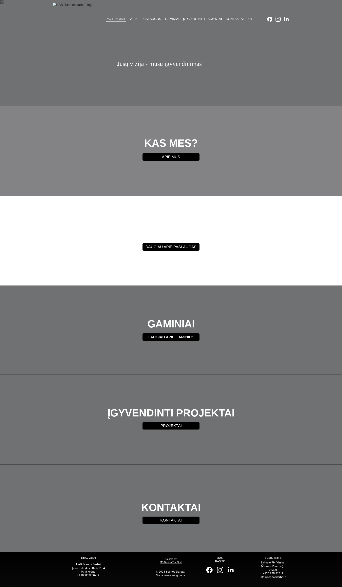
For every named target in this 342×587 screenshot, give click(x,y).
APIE (134, 19)
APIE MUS (171, 157)
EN (250, 19)
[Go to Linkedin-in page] (286, 19)
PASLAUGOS (151, 19)
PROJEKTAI (171, 426)
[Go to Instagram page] (280, 19)
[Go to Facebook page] (271, 19)
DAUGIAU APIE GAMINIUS (171, 337)
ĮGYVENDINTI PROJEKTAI (202, 19)
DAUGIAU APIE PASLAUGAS (171, 247)
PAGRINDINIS (116, 19)
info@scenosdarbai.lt (273, 576)
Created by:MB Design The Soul (171, 561)
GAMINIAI (172, 19)
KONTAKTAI (235, 19)
